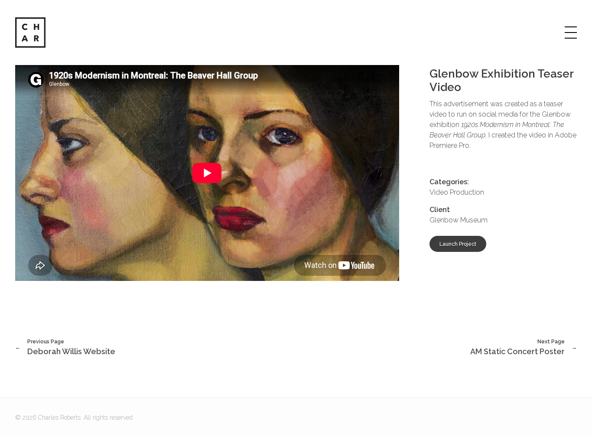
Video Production (456, 192)
